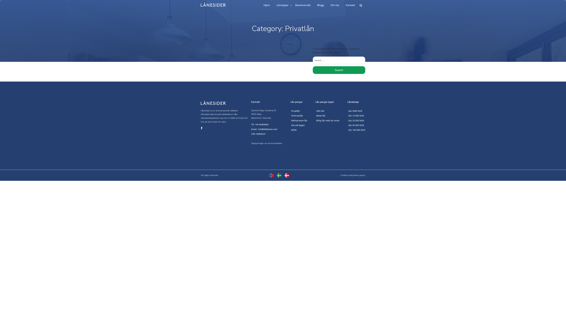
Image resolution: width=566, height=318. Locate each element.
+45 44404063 (262, 124)
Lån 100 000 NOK (356, 130)
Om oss (334, 5)
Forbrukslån (297, 115)
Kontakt (350, 5)
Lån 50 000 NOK (356, 125)
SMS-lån (320, 111)
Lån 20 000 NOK (356, 120)
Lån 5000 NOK (355, 111)
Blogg (320, 5)
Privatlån (295, 111)
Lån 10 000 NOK (356, 115)
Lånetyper (283, 5)
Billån (294, 130)
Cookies (344, 175)
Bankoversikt (303, 5)
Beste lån (320, 115)
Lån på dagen (298, 125)
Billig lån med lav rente (327, 120)
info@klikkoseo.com (267, 129)
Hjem (267, 5)
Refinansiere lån (299, 120)
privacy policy (359, 175)
